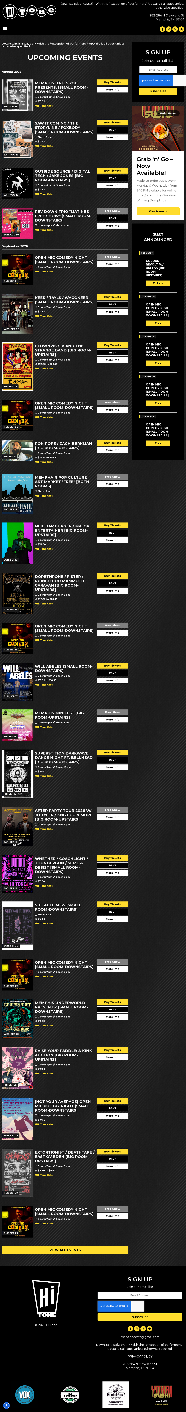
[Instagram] (168, 29)
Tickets (158, 283)
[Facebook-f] (162, 29)
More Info (112, 89)
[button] (5, 28)
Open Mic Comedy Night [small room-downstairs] (158, 310)
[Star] (181, 29)
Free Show (112, 210)
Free (158, 323)
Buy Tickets (112, 82)
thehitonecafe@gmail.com (140, 1337)
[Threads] (175, 29)
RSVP (112, 130)
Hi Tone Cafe (45, 105)
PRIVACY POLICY (140, 1356)
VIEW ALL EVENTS (65, 1250)
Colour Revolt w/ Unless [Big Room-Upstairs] (155, 268)
